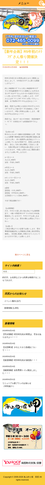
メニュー (23, 3)
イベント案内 (10, 301)
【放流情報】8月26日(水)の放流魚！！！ (20, 360)
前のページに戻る (22, 255)
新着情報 (24, 67)
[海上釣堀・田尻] (23, 21)
